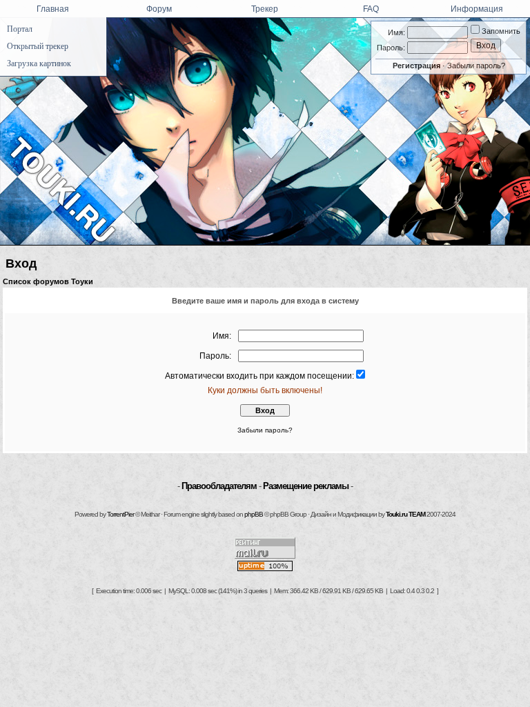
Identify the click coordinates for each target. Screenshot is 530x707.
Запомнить (500, 31)
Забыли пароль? (476, 65)
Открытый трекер (37, 46)
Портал (19, 29)
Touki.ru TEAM (405, 514)
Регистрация (416, 65)
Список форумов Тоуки (48, 281)
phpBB (253, 514)
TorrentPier (120, 514)
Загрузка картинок (39, 63)
